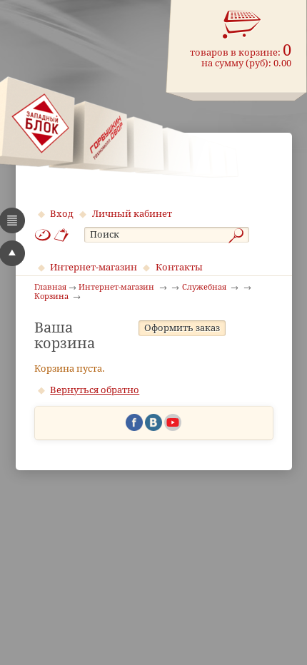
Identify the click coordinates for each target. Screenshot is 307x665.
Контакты (179, 267)
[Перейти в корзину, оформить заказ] (242, 25)
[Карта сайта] (42, 235)
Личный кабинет (132, 213)
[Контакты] (62, 235)
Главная (50, 287)
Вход (62, 213)
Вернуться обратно (94, 390)
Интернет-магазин (93, 267)
